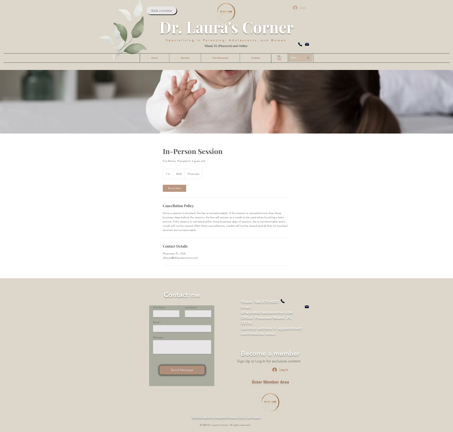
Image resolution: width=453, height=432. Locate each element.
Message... (159, 337)
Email (156, 322)
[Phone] (300, 44)
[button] (279, 57)
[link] (174, 188)
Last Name (191, 307)
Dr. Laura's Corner (226, 27)
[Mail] (307, 44)
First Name (159, 307)
